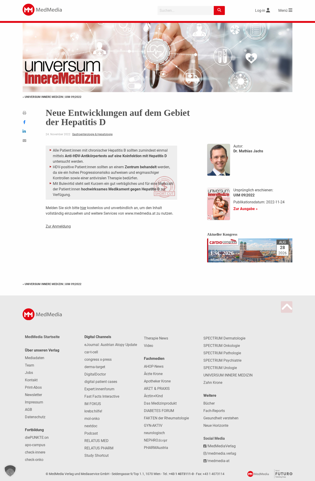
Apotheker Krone (157, 381)
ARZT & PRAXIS (157, 388)
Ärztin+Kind (153, 396)
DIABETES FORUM (159, 411)
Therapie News (156, 338)
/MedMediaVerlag (221, 446)
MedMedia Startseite (42, 337)
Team (29, 365)
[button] (10, 471)
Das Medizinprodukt (160, 403)
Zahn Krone (212, 382)
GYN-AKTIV (153, 425)
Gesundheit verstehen (220, 418)
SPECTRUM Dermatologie (224, 338)
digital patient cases (100, 381)
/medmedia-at (217, 461)
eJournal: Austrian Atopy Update (110, 345)
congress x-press (98, 359)
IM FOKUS (92, 404)
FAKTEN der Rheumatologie (166, 418)
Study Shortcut (96, 455)
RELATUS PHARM (98, 448)
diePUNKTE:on (37, 437)
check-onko (34, 459)
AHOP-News (153, 366)
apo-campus (35, 445)
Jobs (29, 372)
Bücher (209, 403)
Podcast (91, 433)
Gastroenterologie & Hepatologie (92, 134)
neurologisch (154, 433)
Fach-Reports (214, 411)
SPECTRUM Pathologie (222, 353)
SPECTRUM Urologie (220, 368)
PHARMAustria (156, 447)
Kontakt (31, 380)
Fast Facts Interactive (101, 396)
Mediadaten (34, 358)
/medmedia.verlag (221, 453)
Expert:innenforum (99, 389)
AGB (28, 409)
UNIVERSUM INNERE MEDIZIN (228, 375)
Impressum (34, 402)
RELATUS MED (96, 441)
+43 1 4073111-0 (181, 474)
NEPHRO (155, 440)
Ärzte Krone (153, 374)
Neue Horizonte (215, 425)
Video (148, 345)
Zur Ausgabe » (245, 209)
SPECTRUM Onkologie (221, 345)
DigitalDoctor (95, 374)
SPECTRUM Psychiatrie (222, 360)
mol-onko (92, 418)
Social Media (214, 438)
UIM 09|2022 (73, 97)
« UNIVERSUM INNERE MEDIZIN (43, 97)
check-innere (35, 452)
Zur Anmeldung (58, 226)
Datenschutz (35, 417)
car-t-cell (91, 352)
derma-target (94, 367)
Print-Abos (33, 387)
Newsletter (33, 395)
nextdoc (90, 426)
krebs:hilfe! (93, 411)
